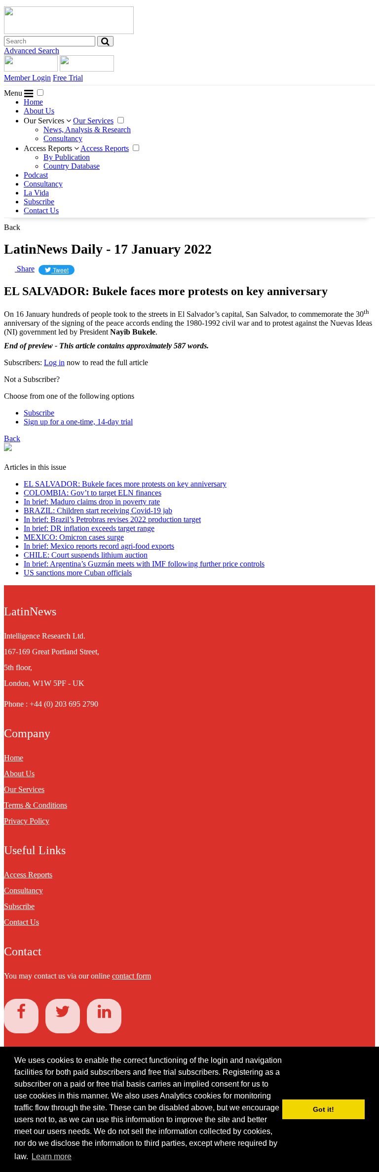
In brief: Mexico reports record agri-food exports (99, 546)
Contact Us (41, 210)
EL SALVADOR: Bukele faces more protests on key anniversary (125, 484)
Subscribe (39, 201)
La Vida (36, 193)
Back (12, 227)
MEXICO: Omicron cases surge (74, 537)
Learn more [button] (52, 1156)
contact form (131, 976)
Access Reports (49, 148)
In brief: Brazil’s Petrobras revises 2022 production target (112, 519)
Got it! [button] (323, 1109)
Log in (54, 362)
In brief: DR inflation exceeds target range (89, 528)
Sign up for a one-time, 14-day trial (78, 421)
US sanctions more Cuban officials (78, 572)
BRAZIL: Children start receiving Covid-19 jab (98, 510)
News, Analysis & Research (87, 129)
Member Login (27, 78)
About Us (39, 111)
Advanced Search (31, 50)
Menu (14, 93)
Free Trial (68, 78)
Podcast (36, 175)
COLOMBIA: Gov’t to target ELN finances (92, 493)
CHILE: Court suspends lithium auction (86, 555)
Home (33, 102)
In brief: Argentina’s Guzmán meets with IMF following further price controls (144, 564)
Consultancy (62, 138)
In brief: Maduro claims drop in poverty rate (92, 501)
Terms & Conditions (35, 805)
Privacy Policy (26, 821)
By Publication (66, 157)
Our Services (45, 120)
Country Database (71, 166)
